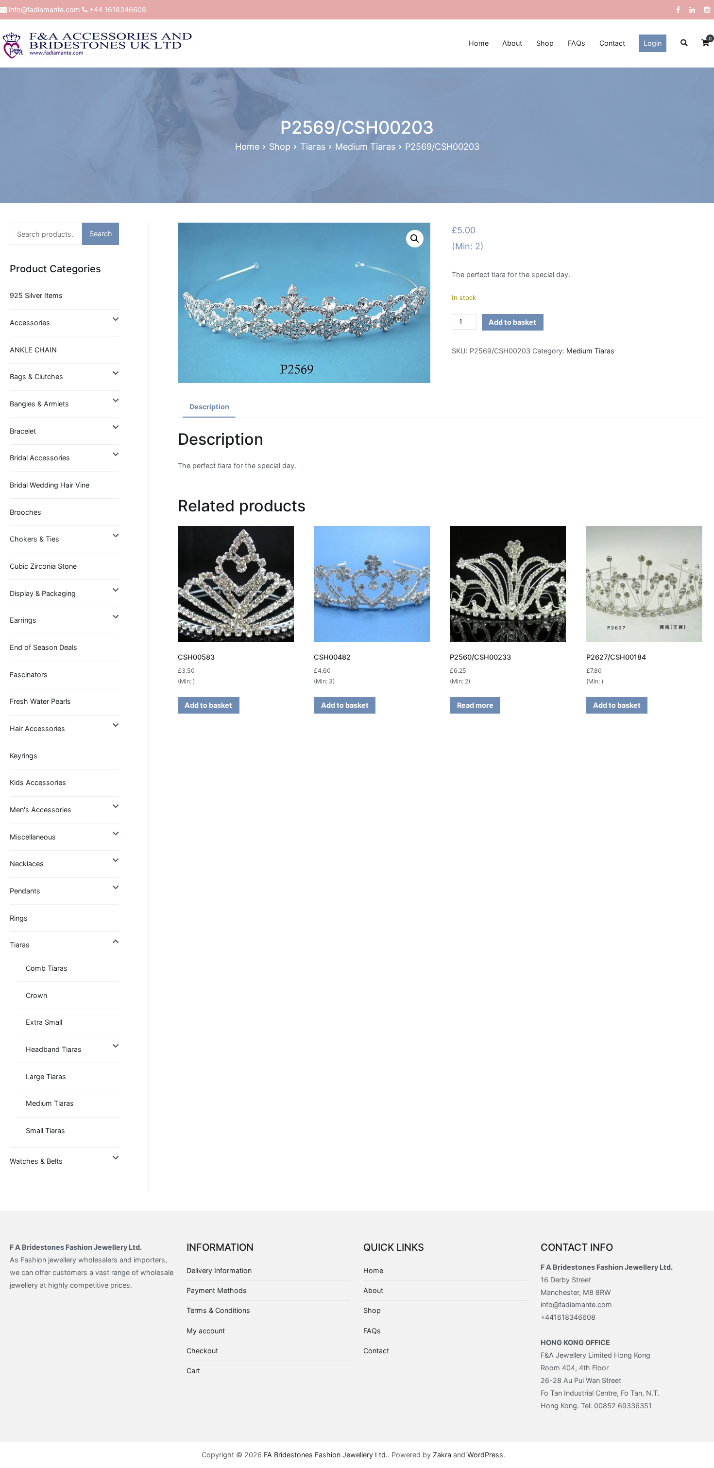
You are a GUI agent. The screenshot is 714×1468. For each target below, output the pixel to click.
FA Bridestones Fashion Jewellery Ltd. (326, 1455)
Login (653, 43)
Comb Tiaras (47, 968)
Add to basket (512, 322)
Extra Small (44, 1022)
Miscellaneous (33, 837)
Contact (612, 43)
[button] (415, 238)
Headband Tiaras (54, 1049)
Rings (19, 918)
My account (206, 1331)
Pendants (25, 891)
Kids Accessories (38, 782)
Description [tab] (209, 406)
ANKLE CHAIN (33, 350)
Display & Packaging (43, 593)
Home (479, 43)
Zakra (442, 1455)
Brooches (25, 512)
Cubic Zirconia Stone (43, 566)
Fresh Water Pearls (40, 701)
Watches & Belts (36, 1161)
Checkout (202, 1350)
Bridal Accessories (40, 458)
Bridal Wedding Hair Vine (49, 485)
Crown (36, 995)
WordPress (485, 1455)
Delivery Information (219, 1270)
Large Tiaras (46, 1076)
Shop (545, 43)
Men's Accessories (40, 809)
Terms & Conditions (218, 1310)
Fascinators (29, 674)
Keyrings (23, 755)
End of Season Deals (43, 647)
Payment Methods (217, 1290)
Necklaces (27, 863)
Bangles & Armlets (39, 404)
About (512, 43)
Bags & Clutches (36, 376)
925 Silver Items (36, 295)
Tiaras (312, 146)
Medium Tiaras (365, 146)
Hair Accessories (37, 728)
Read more (475, 705)
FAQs (576, 43)
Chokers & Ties (34, 539)
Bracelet (23, 431)
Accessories (30, 322)
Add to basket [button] (208, 705)
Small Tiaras (45, 1130)
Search (100, 233)
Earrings (23, 620)
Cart (193, 1370)
